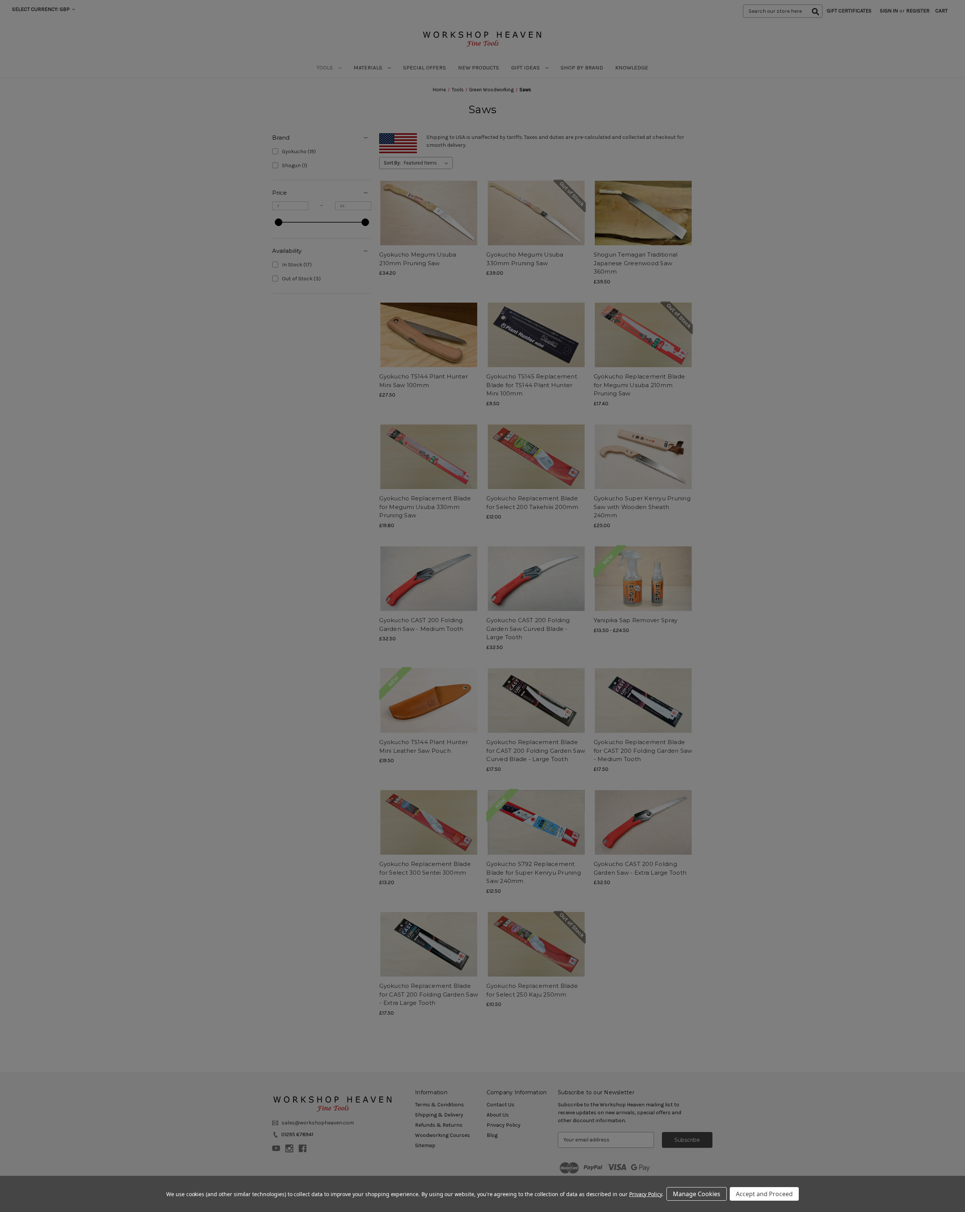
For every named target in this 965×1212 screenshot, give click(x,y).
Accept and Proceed (764, 1194)
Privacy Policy (645, 1194)
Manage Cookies (696, 1194)
